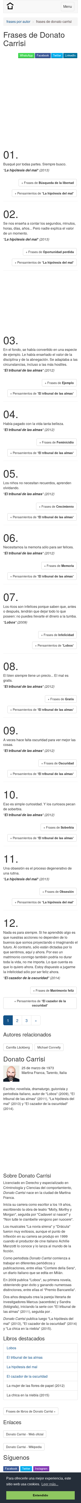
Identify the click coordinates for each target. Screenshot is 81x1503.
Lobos (11, 1347)
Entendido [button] (40, 1495)
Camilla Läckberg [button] (18, 1047)
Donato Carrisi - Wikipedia (24, 1447)
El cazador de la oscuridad (27, 1376)
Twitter (57, 55)
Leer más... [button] (49, 1484)
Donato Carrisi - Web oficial (24, 1434)
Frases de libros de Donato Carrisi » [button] (31, 1411)
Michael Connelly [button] (49, 1047)
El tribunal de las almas (25, 1357)
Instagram (41, 1468)
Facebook (43, 55)
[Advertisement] (40, 102)
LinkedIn (70, 55)
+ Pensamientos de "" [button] (44, 193)
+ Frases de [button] (47, 182)
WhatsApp (26, 55)
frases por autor (18, 21)
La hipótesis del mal (22, 1366)
